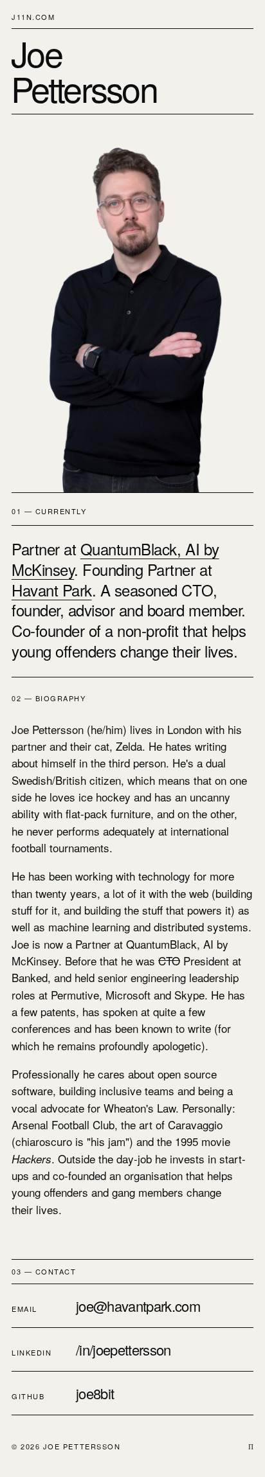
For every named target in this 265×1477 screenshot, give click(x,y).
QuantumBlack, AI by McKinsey (115, 558)
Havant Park (52, 589)
